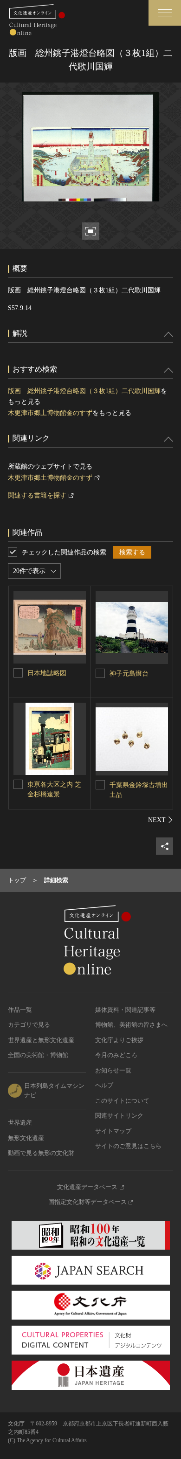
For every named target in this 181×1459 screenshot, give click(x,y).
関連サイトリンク (119, 1115)
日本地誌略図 (46, 673)
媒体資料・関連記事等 (125, 1009)
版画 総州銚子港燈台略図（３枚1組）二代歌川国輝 (84, 390)
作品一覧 (20, 1009)
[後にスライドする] (160, 819)
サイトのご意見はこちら (128, 1145)
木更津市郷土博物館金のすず (50, 412)
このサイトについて (122, 1100)
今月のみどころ (116, 1054)
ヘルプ (104, 1085)
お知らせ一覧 (113, 1070)
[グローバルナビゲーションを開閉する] (165, 13)
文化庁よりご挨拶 (119, 1040)
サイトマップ (113, 1130)
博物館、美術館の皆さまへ (131, 1024)
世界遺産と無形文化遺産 (41, 1040)
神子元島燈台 (129, 673)
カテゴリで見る (29, 1024)
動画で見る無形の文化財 (41, 1152)
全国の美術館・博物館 (38, 1054)
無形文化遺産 (26, 1137)
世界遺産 (20, 1122)
